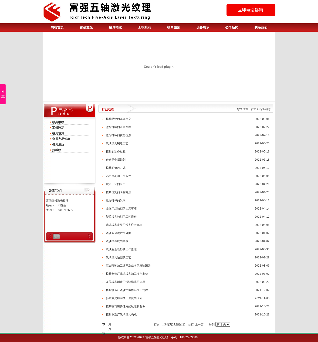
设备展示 (202, 27)
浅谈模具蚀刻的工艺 (118, 257)
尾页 (109, 325)
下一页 (103, 325)
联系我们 (260, 27)
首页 (254, 109)
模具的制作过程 (115, 151)
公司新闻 (231, 27)
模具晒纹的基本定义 (118, 119)
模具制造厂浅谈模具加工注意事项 (127, 273)
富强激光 (86, 27)
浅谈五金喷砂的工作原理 (121, 249)
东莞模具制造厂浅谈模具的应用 (125, 282)
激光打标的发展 (115, 200)
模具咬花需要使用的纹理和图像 (125, 306)
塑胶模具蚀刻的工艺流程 (121, 216)
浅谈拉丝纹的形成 (117, 241)
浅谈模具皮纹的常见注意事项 (124, 225)
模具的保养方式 (115, 167)
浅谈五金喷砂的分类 (118, 233)
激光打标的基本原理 (118, 127)
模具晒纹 (115, 27)
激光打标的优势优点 (118, 135)
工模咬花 (144, 27)
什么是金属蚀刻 (115, 159)
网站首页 (57, 27)
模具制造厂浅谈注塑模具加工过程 (127, 290)
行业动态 (265, 109)
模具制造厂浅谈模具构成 (121, 314)
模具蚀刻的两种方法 (118, 192)
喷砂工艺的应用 (115, 184)
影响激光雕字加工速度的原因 (124, 298)
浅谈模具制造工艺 (117, 143)
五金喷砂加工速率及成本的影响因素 (128, 265)
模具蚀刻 (173, 27)
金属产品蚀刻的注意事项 (121, 208)
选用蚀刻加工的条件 (118, 176)
